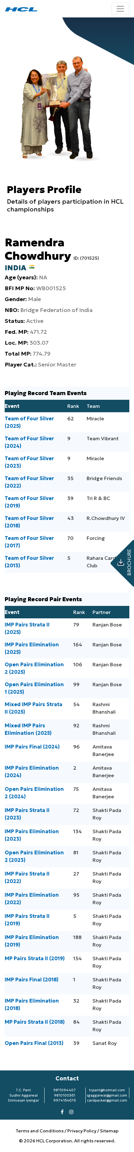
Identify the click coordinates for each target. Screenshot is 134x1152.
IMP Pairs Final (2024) (32, 747)
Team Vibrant (103, 438)
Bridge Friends (104, 478)
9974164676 (64, 1100)
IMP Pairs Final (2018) (32, 979)
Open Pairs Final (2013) (34, 1043)
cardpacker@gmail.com (107, 1100)
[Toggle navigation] (120, 8)
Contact (67, 1078)
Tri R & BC (98, 498)
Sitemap (109, 1131)
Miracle (95, 418)
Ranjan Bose (107, 624)
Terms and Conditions (40, 1131)
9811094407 (64, 1090)
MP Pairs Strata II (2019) (35, 958)
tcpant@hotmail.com (107, 1090)
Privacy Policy (81, 1131)
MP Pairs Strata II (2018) (35, 1022)
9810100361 (64, 1095)
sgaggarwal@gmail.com (107, 1095)
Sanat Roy (105, 1043)
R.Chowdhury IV (106, 518)
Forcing (96, 538)
